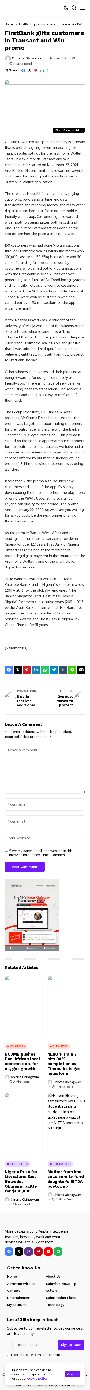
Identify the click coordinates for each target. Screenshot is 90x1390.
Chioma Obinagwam (28, 58)
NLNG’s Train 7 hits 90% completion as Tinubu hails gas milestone (64, 1064)
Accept (72, 1374)
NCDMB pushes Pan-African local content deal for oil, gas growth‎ (22, 1061)
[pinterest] (38, 1251)
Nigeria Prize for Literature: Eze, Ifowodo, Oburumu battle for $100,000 (21, 1181)
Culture (52, 1290)
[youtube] (48, 1251)
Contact (13, 1290)
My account (16, 1305)
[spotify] (58, 1251)
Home (9, 24)
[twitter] (19, 1251)
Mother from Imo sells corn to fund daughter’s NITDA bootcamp (66, 1179)
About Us (53, 1276)
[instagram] (28, 1251)
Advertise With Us (21, 1284)
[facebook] (9, 1251)
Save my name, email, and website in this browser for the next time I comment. (40, 853)
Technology (55, 1305)
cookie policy (37, 1378)
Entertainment (18, 1298)
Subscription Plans (60, 1298)
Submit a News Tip (61, 1284)
